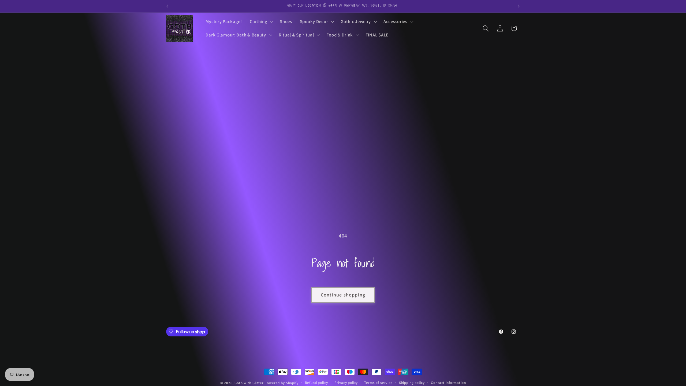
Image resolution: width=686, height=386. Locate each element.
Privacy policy (346, 382)
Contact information (448, 382)
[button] (261, 21)
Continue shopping (343, 295)
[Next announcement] (519, 6)
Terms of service (378, 382)
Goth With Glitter (248, 383)
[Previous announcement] (167, 6)
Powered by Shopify (281, 383)
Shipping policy (412, 382)
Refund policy (316, 382)
